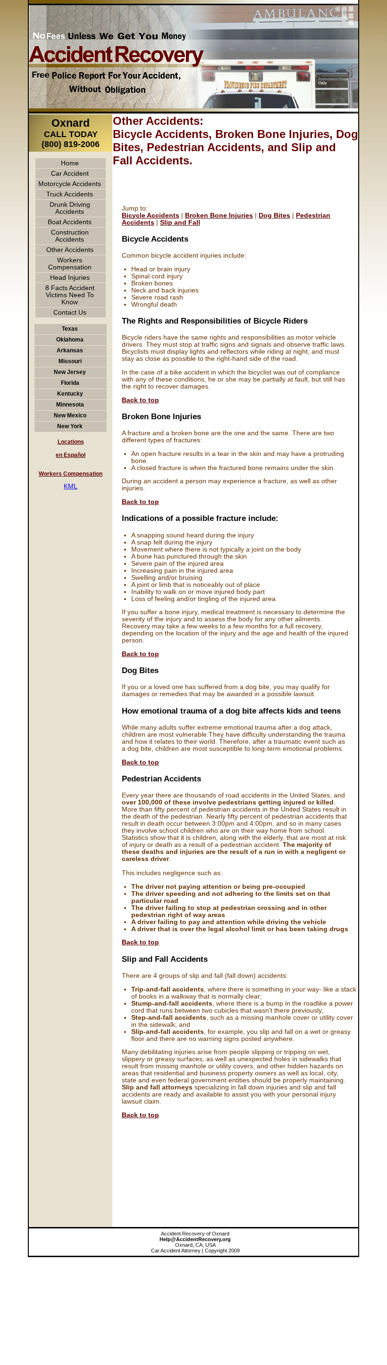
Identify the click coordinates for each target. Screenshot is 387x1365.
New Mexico (70, 415)
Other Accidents (69, 249)
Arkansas (70, 350)
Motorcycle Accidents (69, 183)
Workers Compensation (70, 264)
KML (70, 486)
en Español (70, 455)
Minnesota (70, 404)
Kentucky (70, 393)
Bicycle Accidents (150, 215)
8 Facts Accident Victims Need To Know (69, 295)
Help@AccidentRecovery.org (195, 1239)
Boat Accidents (70, 222)
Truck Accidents (69, 194)
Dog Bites (274, 215)
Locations (71, 442)
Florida (70, 383)
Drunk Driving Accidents (70, 208)
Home (70, 163)
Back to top (140, 400)
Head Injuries (70, 277)
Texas (70, 328)
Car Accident (70, 173)
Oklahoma (70, 339)
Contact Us (69, 312)
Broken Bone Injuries (219, 215)
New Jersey (70, 372)
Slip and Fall (180, 222)
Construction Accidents (70, 236)
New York (70, 426)
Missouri (70, 361)
